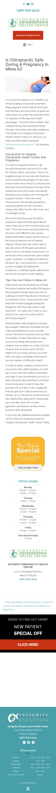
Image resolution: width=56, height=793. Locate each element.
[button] (28, 644)
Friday (15, 771)
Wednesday (16, 764)
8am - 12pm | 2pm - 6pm (40, 757)
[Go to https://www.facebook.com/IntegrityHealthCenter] (24, 4)
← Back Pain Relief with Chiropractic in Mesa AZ (27, 602)
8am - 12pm (40, 771)
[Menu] (28, 789)
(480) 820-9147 (28, 10)
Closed (40, 775)
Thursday (16, 768)
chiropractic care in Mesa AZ (20, 144)
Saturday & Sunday (16, 775)
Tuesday (15, 761)
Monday (15, 757)
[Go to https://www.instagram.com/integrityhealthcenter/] (32, 4)
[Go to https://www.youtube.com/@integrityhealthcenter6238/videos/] (28, 4)
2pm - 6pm (40, 761)
